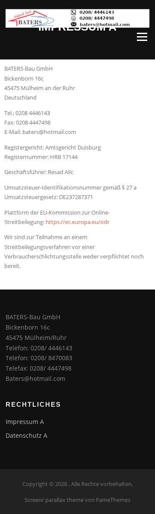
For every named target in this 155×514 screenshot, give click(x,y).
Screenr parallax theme (54, 500)
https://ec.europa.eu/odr (77, 222)
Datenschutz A (26, 435)
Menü (141, 36)
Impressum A (25, 421)
